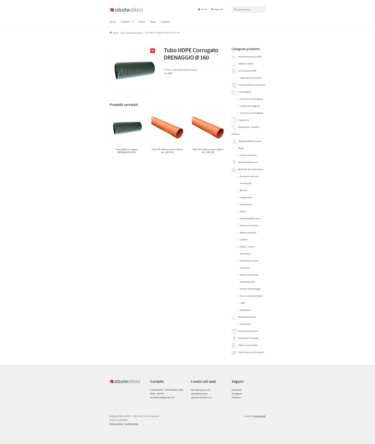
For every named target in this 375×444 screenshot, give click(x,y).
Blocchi (243, 190)
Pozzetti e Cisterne (248, 331)
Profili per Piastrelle (248, 338)
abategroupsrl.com (200, 389)
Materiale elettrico (247, 162)
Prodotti (125, 21)
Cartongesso (245, 91)
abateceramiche (199, 397)
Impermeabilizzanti (250, 218)
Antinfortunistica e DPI (250, 56)
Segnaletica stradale (250, 77)
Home (113, 21)
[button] (152, 50)
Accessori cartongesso (251, 98)
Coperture (243, 119)
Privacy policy (116, 423)
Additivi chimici (246, 63)
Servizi (142, 21)
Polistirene (245, 323)
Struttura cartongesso (252, 112)
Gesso (243, 211)
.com (209, 397)
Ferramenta (246, 204)
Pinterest (236, 397)
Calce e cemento (248, 155)
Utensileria (245, 309)
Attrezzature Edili (247, 70)
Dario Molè (260, 416)
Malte (241, 148)
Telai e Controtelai (247, 345)
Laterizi (244, 239)
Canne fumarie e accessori (251, 84)
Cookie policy (131, 423)
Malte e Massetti (248, 232)
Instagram (237, 393)
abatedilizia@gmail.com (162, 397)
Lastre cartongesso (250, 105)
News (153, 21)
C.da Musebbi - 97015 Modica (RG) (166, 389)
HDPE (170, 73)
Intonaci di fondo (249, 225)
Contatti (165, 21)
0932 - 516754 (157, 393)
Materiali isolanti (247, 316)
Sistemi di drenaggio (250, 288)
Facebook (236, 389)
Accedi (204, 9)
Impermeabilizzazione (249, 141)
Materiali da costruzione (250, 169)
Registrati (218, 9)
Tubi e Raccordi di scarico (131, 32)
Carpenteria (246, 197)
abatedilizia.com (199, 393)
